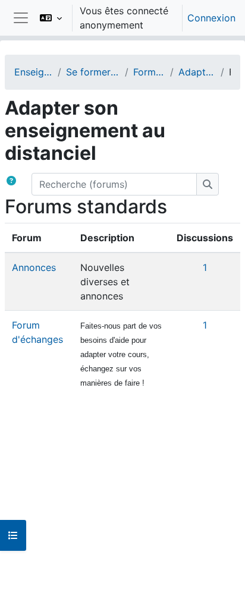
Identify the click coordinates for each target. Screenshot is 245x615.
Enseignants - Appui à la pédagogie (33, 72)
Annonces (34, 267)
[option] (133, 18)
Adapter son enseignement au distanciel (197, 72)
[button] (51, 18)
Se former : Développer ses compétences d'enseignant (93, 72)
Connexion (211, 18)
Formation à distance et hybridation (149, 72)
